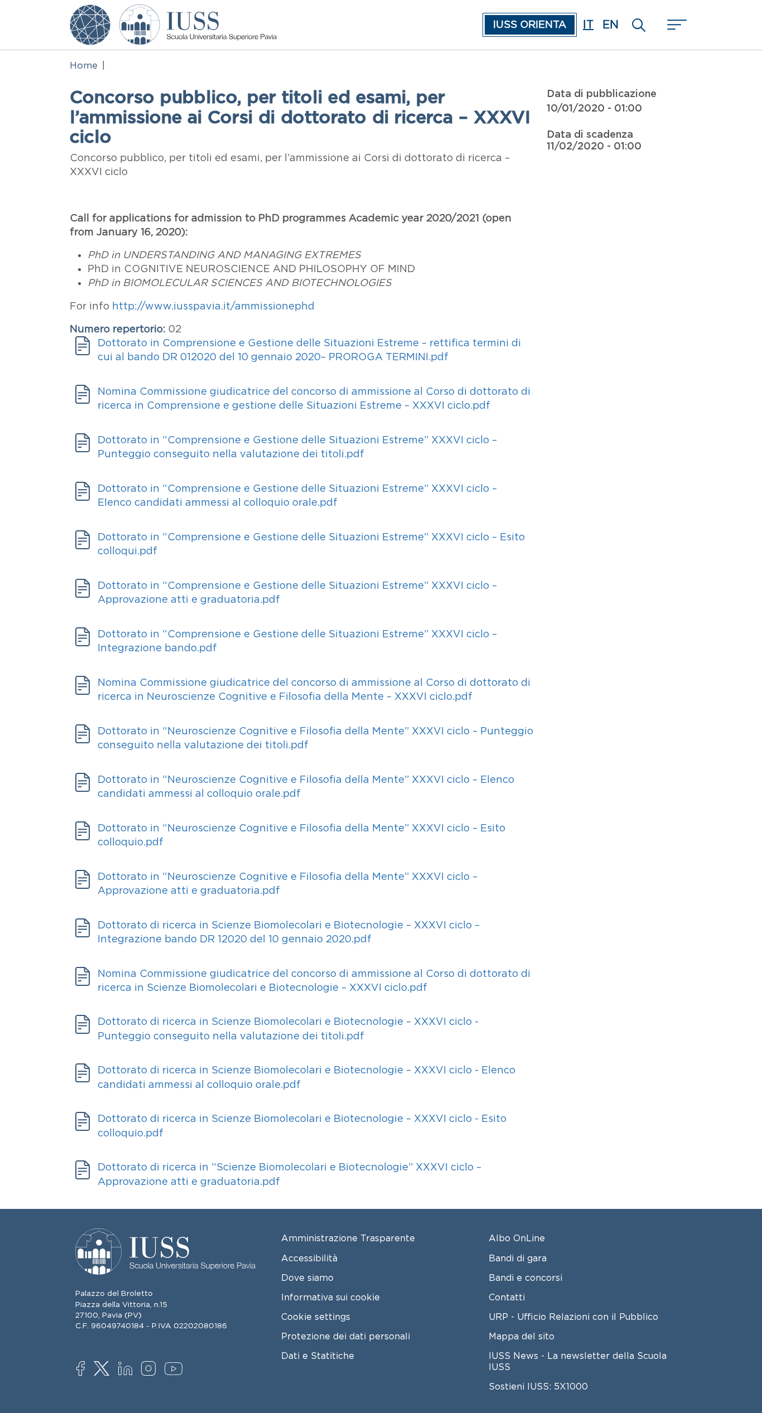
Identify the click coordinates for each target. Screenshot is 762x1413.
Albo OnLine (517, 1238)
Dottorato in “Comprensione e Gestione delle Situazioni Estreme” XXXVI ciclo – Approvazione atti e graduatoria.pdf (297, 592)
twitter (103, 1369)
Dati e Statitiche (317, 1356)
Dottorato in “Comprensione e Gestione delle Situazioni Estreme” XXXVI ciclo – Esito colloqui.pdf (311, 544)
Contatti (507, 1297)
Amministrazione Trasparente (348, 1238)
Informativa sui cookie (330, 1297)
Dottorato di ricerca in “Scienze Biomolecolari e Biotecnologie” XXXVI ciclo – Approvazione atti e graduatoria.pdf (289, 1174)
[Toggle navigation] (675, 25)
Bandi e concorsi (525, 1277)
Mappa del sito (521, 1336)
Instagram (151, 1369)
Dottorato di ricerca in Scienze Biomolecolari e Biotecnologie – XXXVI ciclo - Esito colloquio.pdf (302, 1125)
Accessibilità (309, 1258)
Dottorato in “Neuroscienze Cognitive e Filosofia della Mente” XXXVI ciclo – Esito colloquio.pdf (301, 835)
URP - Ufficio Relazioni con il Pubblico (573, 1317)
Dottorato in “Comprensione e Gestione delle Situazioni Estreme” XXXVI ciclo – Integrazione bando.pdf (297, 641)
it (588, 24)
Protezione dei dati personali (345, 1336)
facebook (86, 1369)
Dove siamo (307, 1277)
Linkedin (128, 1370)
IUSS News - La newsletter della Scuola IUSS (578, 1361)
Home (84, 65)
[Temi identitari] (90, 12)
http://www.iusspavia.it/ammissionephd (213, 306)
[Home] (198, 12)
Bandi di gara (518, 1258)
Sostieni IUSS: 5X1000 (538, 1386)
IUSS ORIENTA (529, 24)
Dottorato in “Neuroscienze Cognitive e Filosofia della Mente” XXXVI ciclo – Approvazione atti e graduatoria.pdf (288, 883)
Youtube (174, 1370)
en (610, 24)
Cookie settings (315, 1317)
